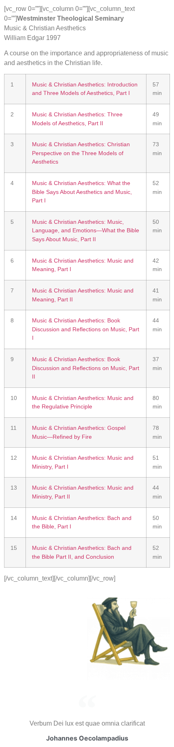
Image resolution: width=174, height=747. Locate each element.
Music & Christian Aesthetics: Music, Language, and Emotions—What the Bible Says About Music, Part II (85, 230)
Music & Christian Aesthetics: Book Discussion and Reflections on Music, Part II (85, 368)
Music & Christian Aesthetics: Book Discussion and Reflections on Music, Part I (85, 329)
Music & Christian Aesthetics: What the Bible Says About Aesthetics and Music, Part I (82, 192)
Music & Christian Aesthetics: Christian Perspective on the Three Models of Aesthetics (81, 153)
